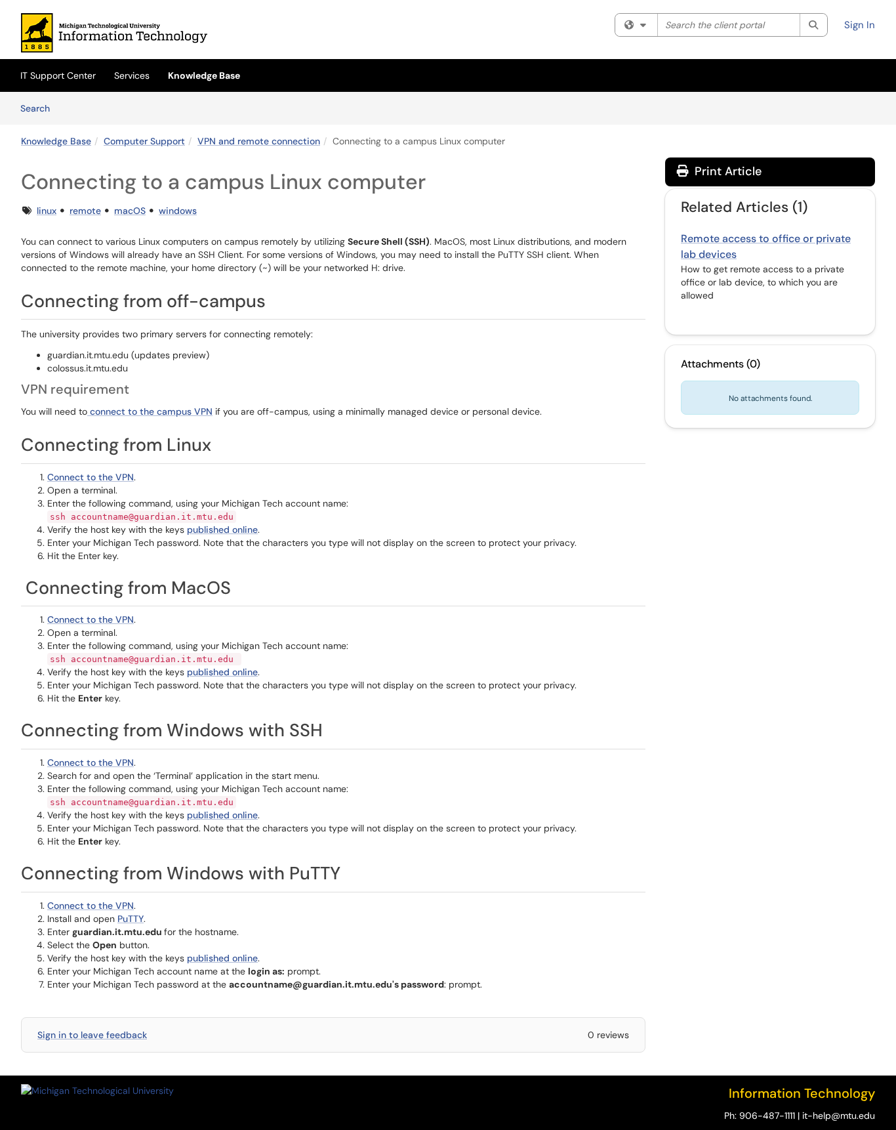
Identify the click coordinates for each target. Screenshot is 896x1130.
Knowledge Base (204, 75)
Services (132, 75)
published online (222, 529)
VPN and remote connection (258, 141)
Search (39, 108)
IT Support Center (58, 75)
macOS (130, 211)
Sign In (859, 24)
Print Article (726, 171)
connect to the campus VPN (150, 411)
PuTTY (130, 919)
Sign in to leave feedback (92, 1035)
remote (85, 211)
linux (46, 211)
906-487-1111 (767, 1115)
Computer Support (144, 141)
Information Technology (802, 1093)
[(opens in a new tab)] (114, 32)
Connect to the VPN (90, 477)
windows (178, 211)
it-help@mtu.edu (838, 1115)
